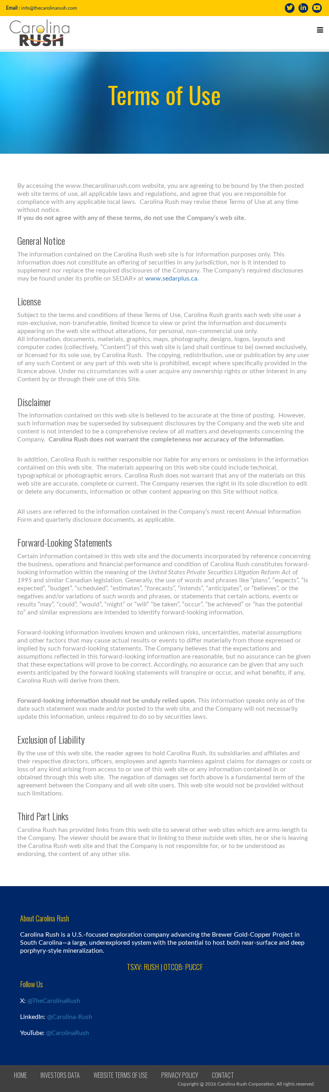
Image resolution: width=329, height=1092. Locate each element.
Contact (223, 1075)
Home (20, 1075)
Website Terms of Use (120, 1075)
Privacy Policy (179, 1075)
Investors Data (60, 1075)
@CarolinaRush (67, 1033)
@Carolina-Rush (69, 1017)
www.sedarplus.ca (171, 278)
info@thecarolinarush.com (49, 8)
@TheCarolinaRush (53, 1001)
